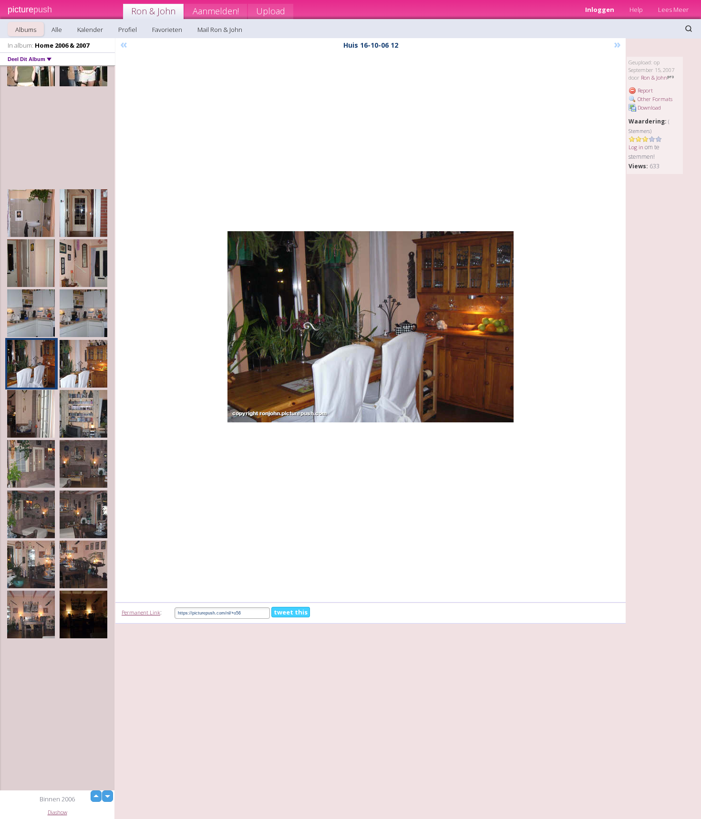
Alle (57, 29)
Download (648, 107)
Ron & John (153, 11)
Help (636, 9)
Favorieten (167, 29)
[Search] (688, 28)
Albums (25, 29)
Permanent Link (141, 612)
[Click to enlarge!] (370, 326)
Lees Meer (673, 9)
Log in (636, 147)
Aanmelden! (216, 11)
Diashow (57, 812)
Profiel (127, 29)
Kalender (90, 29)
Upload (270, 11)
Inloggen (599, 9)
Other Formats (654, 98)
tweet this (291, 612)
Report (644, 90)
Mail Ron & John (219, 29)
